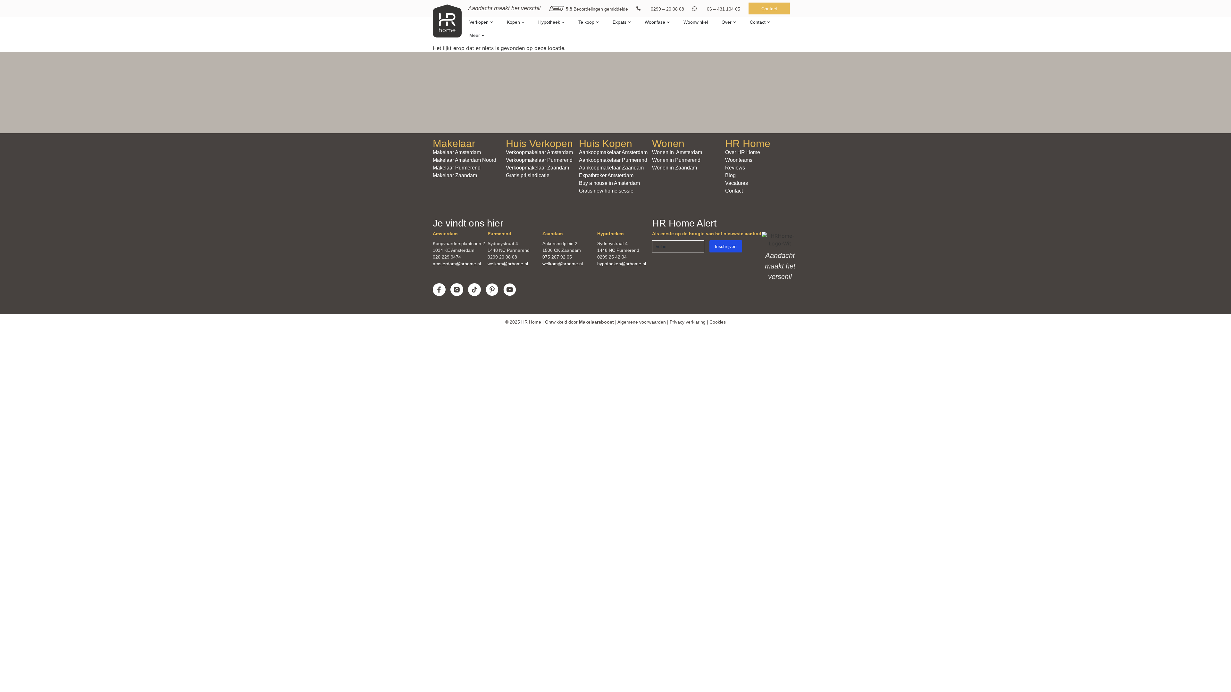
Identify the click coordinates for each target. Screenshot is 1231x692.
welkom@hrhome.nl (508, 263)
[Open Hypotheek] (563, 22)
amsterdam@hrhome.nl (457, 263)
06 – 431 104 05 (723, 9)
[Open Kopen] (523, 22)
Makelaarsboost (596, 322)
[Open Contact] (768, 22)
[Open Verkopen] (491, 22)
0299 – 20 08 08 (667, 9)
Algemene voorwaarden (641, 322)
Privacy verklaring (688, 322)
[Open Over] (734, 22)
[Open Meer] (483, 35)
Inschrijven (726, 246)
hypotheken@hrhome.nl (621, 263)
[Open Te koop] (597, 22)
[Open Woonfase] (668, 22)
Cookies (717, 322)
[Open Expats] (629, 22)
